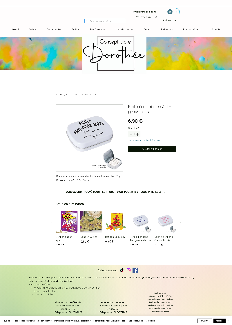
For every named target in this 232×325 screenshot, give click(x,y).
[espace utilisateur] (170, 11)
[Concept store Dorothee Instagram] (128, 270)
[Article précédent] (51, 222)
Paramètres (205, 320)
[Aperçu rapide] (67, 222)
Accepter (219, 320)
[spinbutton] (134, 134)
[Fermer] (228, 321)
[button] (177, 11)
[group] (116, 233)
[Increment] (137, 134)
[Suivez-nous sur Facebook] (135, 270)
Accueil (60, 94)
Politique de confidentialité (144, 320)
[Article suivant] (180, 222)
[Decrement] (130, 134)
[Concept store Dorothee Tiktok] (122, 270)
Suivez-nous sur (107, 270)
